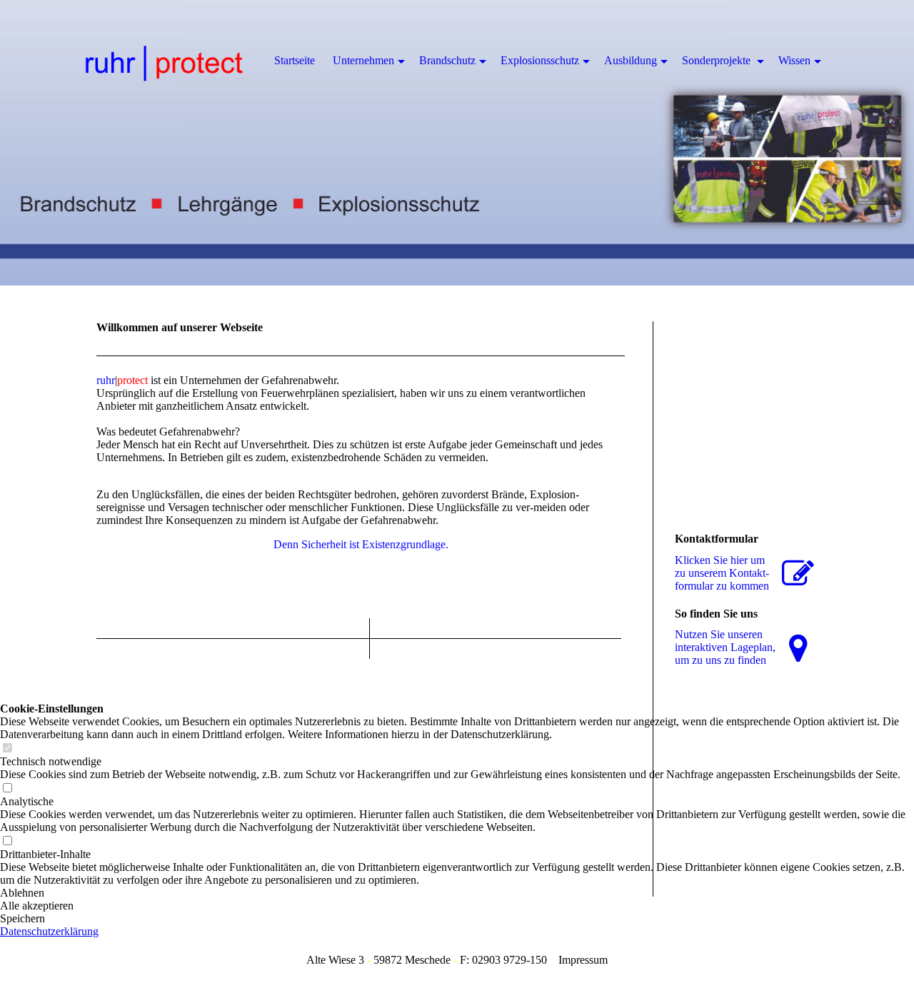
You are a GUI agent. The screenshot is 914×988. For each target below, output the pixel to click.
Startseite (294, 60)
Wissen (794, 60)
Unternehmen (363, 60)
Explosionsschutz (540, 60)
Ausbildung (630, 60)
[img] (457, 143)
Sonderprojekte (717, 60)
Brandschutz (447, 60)
